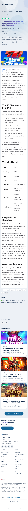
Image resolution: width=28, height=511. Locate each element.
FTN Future (17, 456)
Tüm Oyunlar (18, 452)
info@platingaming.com (6, 439)
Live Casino (4, 454)
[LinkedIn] (12, 446)
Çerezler (22, 506)
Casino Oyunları (4, 452)
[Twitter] (2, 446)
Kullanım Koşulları (16, 506)
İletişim (2, 471)
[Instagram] (8, 446)
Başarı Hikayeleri (18, 464)
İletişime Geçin (6, 428)
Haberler (11, 11)
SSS (16, 471)
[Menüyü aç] (25, 4)
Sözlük (16, 468)
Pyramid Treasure (19, 459)
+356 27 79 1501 (5, 437)
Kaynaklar (17, 466)
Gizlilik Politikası (7, 506)
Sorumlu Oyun (18, 473)
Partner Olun (17, 497)
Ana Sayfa (4, 11)
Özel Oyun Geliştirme (19, 454)
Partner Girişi (10, 497)
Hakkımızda (4, 464)
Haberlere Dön (8, 15)
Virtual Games (4, 459)
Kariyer (2, 468)
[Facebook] (5, 446)
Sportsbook (4, 456)
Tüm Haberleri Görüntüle (15, 413)
